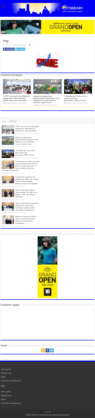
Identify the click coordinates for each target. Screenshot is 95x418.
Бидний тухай (6, 373)
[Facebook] (47, 350)
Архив (3, 377)
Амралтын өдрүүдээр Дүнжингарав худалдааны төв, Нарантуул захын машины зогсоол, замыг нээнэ (46, 99)
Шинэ (4, 121)
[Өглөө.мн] (47, 8)
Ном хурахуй (6, 369)
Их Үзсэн (13, 121)
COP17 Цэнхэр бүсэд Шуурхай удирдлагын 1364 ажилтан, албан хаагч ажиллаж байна (16, 98)
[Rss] (43, 350)
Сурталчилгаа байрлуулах (11, 381)
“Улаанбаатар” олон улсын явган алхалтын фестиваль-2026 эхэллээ (75, 98)
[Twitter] (52, 350)
